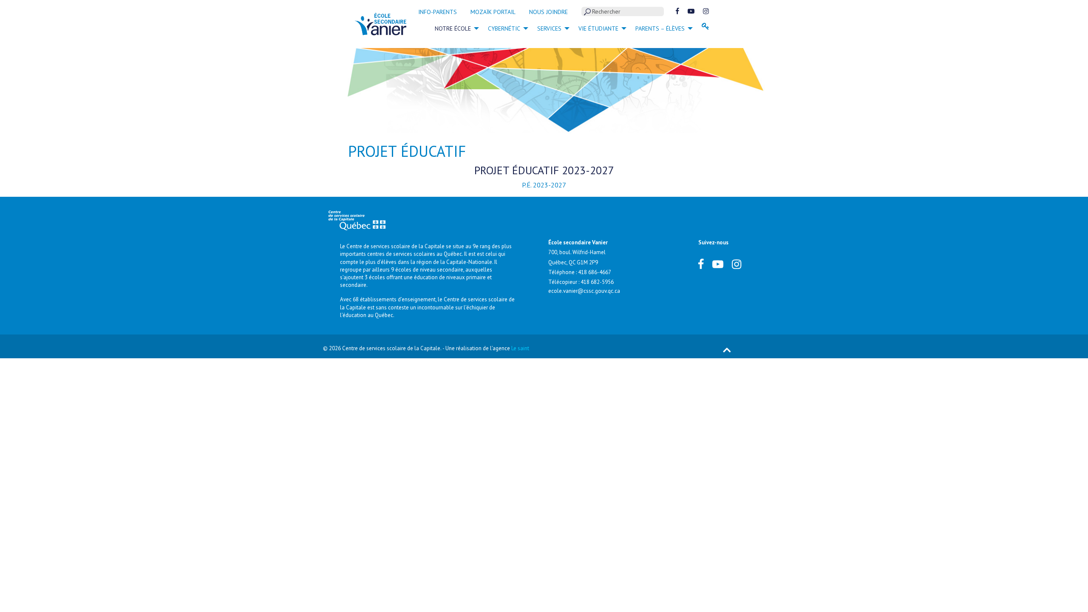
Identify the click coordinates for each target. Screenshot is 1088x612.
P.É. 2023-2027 (544, 185)
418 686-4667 (594, 272)
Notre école (453, 28)
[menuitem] (454, 28)
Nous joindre (548, 12)
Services (549, 28)
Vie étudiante (598, 28)
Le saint (520, 348)
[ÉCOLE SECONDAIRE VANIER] (380, 23)
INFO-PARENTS (437, 12)
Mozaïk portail (493, 12)
